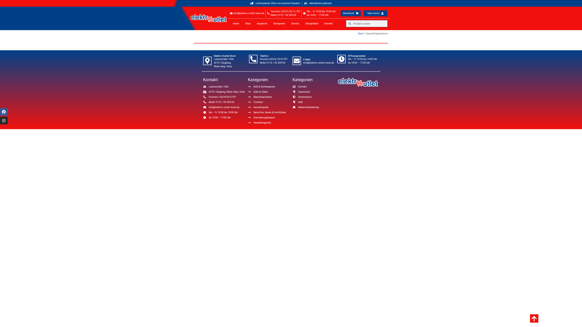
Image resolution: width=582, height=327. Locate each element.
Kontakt (328, 23)
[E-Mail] (297, 61)
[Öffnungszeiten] (341, 59)
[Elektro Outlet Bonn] (207, 61)
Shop (248, 23)
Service (295, 23)
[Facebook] (4, 112)
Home (236, 23)
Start (361, 33)
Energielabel (311, 23)
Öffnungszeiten (357, 55)
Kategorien (279, 23)
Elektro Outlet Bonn (225, 55)
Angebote (262, 23)
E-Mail (306, 59)
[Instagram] (4, 120)
